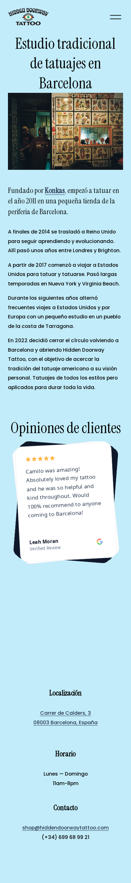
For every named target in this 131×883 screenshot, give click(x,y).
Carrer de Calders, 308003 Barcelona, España (65, 717)
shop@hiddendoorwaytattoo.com (65, 827)
